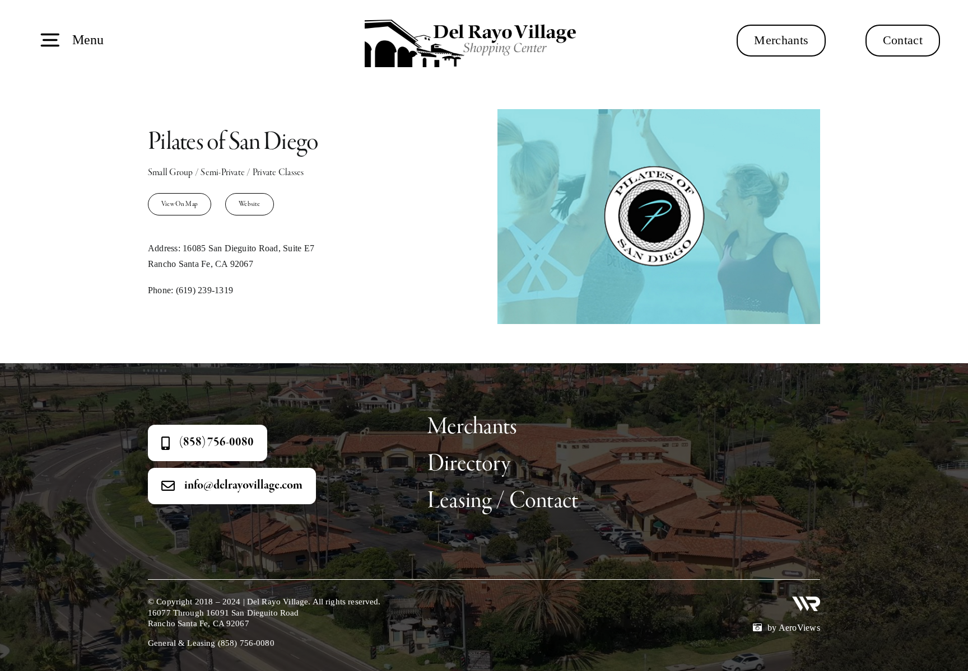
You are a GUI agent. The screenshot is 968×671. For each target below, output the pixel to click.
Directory (468, 464)
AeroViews (799, 627)
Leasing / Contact (502, 501)
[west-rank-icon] (806, 601)
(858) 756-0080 (246, 643)
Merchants (472, 427)
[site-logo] (477, 15)
